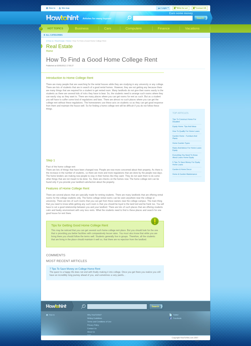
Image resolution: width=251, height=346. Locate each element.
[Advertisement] (71, 135)
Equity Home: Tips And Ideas (184, 126)
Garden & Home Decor (182, 169)
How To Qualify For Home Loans (186, 131)
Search (200, 18)
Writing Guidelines (94, 318)
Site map (65, 8)
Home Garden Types (181, 143)
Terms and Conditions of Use (99, 322)
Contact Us (92, 328)
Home (68, 41)
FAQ (89, 335)
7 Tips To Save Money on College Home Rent (75, 268)
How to (52, 8)
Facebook (177, 318)
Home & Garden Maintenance (184, 174)
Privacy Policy (93, 325)
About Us (91, 332)
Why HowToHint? (94, 315)
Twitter (176, 315)
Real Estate (60, 41)
